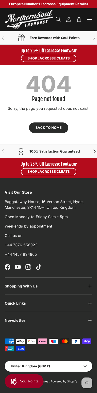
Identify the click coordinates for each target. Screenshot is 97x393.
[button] (79, 19)
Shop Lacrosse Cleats (49, 58)
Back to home (49, 128)
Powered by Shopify (64, 381)
